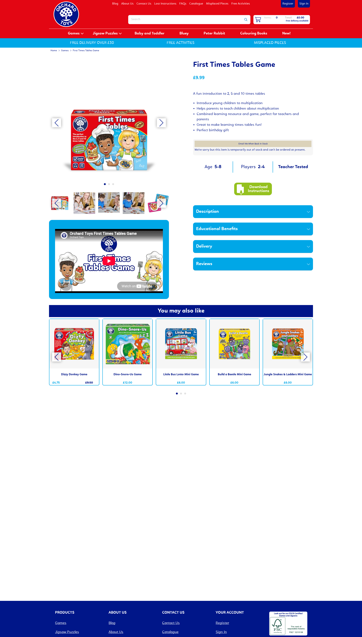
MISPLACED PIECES (270, 43)
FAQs (182, 3)
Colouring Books (253, 33)
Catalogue (196, 3)
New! (286, 33)
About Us (127, 3)
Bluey (184, 33)
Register (287, 3)
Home (54, 50)
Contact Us (144, 3)
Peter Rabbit (214, 33)
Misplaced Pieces (217, 3)
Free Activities (240, 3)
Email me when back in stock (253, 144)
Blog (115, 3)
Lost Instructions (165, 3)
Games (74, 33)
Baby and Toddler (149, 33)
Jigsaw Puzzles (105, 33)
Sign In (303, 3)
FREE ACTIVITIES (180, 43)
